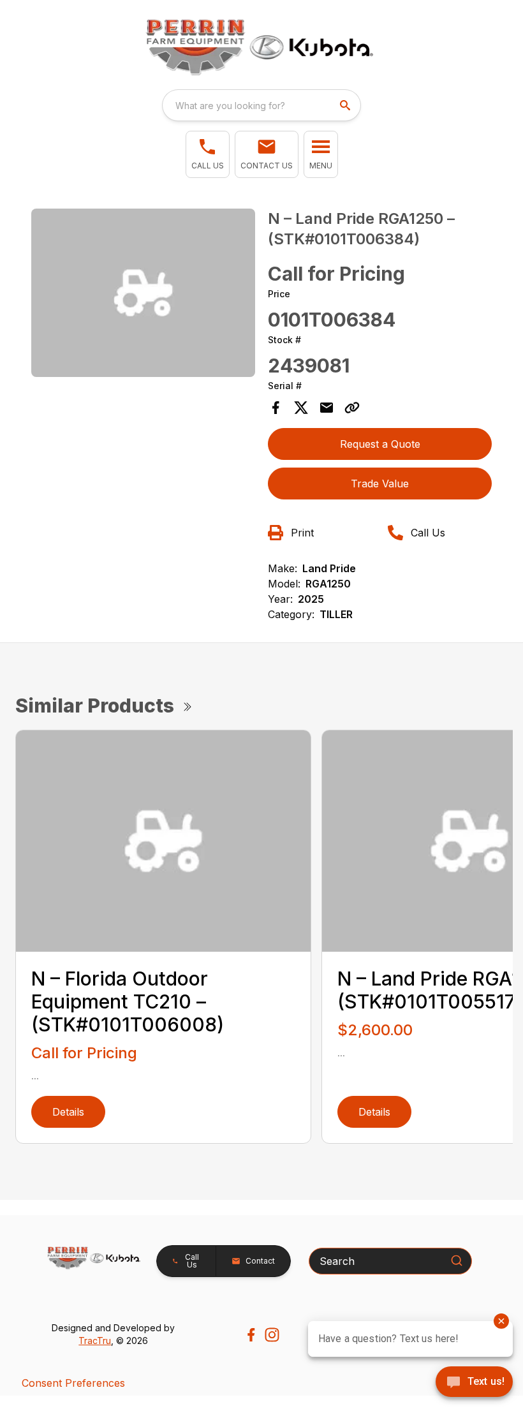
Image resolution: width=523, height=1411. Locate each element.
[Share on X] (301, 407)
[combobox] (261, 105)
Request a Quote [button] (380, 444)
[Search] (456, 1260)
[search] (346, 105)
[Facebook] (251, 1335)
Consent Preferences (73, 1383)
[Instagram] (272, 1335)
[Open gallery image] (143, 292)
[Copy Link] (352, 407)
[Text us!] (474, 1383)
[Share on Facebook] (275, 407)
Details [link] (68, 1111)
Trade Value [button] (380, 483)
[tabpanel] (143, 294)
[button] (208, 154)
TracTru (94, 1340)
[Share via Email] (326, 407)
